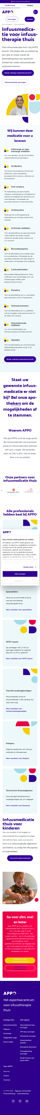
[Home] (7, 12)
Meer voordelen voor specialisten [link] (19, 610)
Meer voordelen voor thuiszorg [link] (18, 805)
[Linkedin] (27, 1101)
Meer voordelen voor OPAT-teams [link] (19, 658)
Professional (10, 5)
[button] (35, 12)
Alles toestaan (20, 574)
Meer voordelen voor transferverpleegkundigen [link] (16, 710)
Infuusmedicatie (19, 24)
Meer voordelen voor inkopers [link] (17, 758)
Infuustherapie (7, 24)
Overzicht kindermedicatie (20, 858)
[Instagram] (13, 1101)
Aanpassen (19, 581)
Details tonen (28, 567)
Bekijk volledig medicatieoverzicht (17, 73)
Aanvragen (11, 19)
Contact (30, 19)
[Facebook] (20, 1101)
